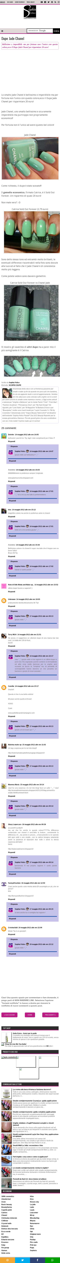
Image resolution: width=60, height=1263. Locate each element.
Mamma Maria (13, 785)
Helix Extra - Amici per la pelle (25, 1033)
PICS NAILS (34, 1242)
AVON (3, 1202)
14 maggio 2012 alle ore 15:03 (28, 470)
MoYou (32, 1221)
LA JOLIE (33, 1205)
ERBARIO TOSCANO (7, 1240)
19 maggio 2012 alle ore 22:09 (30, 928)
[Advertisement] (30, 23)
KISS (32, 1199)
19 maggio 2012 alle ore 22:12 (41, 944)
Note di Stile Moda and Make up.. (21, 585)
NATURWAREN (34, 1223)
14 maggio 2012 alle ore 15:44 (28, 545)
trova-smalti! (31, 2)
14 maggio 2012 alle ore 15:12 (24, 510)
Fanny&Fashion (14, 883)
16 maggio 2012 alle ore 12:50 (33, 883)
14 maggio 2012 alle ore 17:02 (41, 566)
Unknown (11, 599)
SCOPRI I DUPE (15, 385)
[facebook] (45, 2)
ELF (2, 1234)
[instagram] (58, 2)
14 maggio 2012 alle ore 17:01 (41, 491)
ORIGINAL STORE (35, 1234)
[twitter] (48, 2)
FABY (3, 1245)
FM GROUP (5, 1248)
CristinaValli (13, 928)
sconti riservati (20, 2)
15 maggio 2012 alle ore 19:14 (32, 785)
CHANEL (4, 1215)
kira (9, 510)
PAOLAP (32, 1240)
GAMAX (4, 1250)
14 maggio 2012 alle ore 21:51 (29, 635)
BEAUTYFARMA (6, 1207)
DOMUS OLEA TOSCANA (9, 1229)
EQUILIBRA (4, 1237)
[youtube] (41, 2)
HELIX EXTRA (5, 1253)
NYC (31, 1226)
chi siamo (10, 2)
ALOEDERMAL (6, 1199)
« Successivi (9, 1015)
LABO (32, 1207)
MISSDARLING (34, 1218)
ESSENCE (4, 1242)
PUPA (32, 1248)
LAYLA (32, 1210)
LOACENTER (34, 1213)
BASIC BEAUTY (6, 1205)
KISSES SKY (34, 1202)
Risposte (14, 446)
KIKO (32, 1196)
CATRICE (4, 1213)
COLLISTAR (4, 1221)
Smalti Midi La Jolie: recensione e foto (28, 1145)
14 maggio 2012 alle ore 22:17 (41, 656)
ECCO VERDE (5, 1232)
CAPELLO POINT (6, 1210)
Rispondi (11, 441)
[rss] (55, 2)
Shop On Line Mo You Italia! (15, 1044)
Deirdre (11, 435)
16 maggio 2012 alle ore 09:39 (34, 824)
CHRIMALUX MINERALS (9, 1218)
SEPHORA (33, 1250)
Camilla (11, 686)
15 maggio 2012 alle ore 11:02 (34, 745)
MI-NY (32, 1215)
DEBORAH (4, 1226)
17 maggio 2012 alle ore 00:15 (41, 909)
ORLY (31, 1237)
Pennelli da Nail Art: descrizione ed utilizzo (29, 1179)
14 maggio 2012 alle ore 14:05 (27, 435)
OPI (31, 1232)
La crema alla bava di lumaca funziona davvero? (32, 1090)
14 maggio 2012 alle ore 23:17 (27, 686)
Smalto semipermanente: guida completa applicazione (34, 1112)
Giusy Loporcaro (14, 824)
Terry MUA (12, 635)
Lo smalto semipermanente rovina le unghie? (31, 1168)
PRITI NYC (33, 1245)
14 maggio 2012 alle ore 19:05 (28, 599)
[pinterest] (52, 2)
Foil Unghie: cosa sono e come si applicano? (30, 1157)
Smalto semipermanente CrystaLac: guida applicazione (35, 1101)
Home (30, 1015)
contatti (2, 2)
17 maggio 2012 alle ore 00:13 (41, 616)
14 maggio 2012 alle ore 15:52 (46, 585)
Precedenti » (50, 1015)
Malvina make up (14, 745)
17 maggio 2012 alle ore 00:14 (41, 806)
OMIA (32, 1229)
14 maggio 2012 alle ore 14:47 (41, 451)
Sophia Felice (20, 451)
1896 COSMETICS (7, 1196)
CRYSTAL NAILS (6, 1223)
